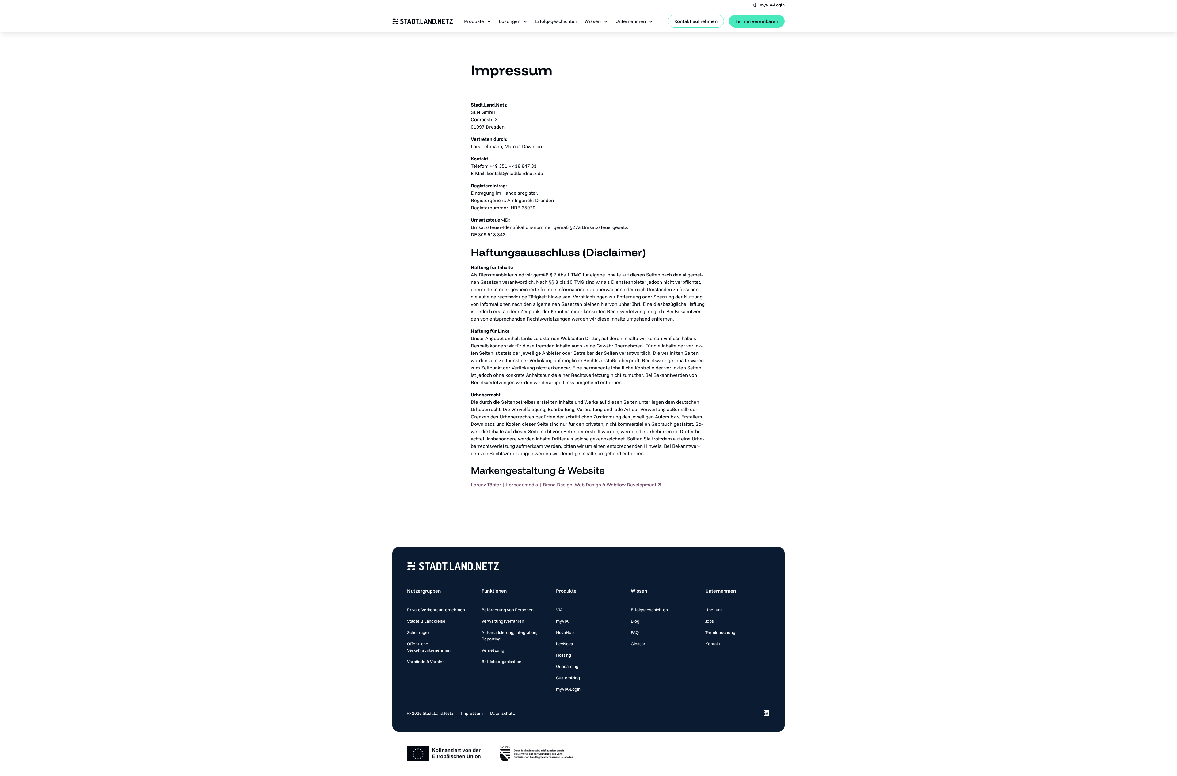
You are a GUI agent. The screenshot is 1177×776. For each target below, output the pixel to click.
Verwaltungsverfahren (503, 621)
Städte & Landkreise (426, 621)
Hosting (563, 655)
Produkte (566, 591)
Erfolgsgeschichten (556, 21)
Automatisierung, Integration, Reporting (509, 636)
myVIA (562, 621)
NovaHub (565, 632)
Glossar (638, 644)
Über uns (714, 610)
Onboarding (567, 666)
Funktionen (494, 591)
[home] (422, 21)
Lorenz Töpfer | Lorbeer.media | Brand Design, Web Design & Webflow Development (563, 485)
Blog (635, 621)
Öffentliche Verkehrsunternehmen (429, 647)
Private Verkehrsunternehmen (436, 610)
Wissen (639, 591)
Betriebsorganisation (501, 661)
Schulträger (418, 632)
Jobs (709, 621)
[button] (477, 21)
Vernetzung (493, 650)
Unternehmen (720, 591)
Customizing (568, 677)
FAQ (635, 632)
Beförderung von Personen (508, 610)
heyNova (564, 644)
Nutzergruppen (424, 591)
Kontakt (712, 644)
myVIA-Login (568, 689)
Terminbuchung (720, 632)
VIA (559, 610)
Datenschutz (502, 713)
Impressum (472, 713)
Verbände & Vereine (426, 661)
